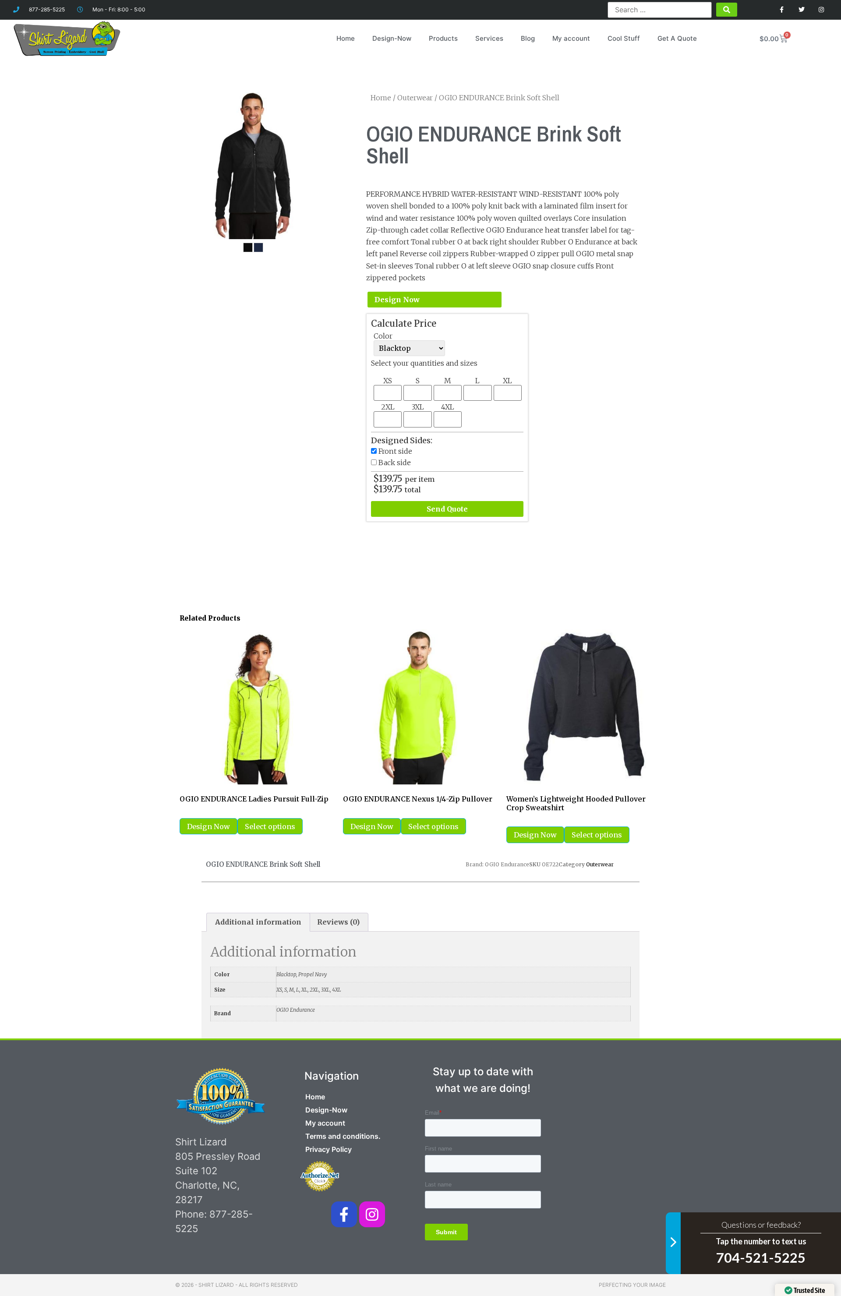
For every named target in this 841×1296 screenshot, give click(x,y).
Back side (394, 462)
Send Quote (447, 509)
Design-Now (391, 38)
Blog (528, 38)
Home (345, 38)
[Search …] (660, 10)
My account (571, 38)
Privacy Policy (328, 1149)
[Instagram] (821, 10)
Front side (395, 451)
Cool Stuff (624, 38)
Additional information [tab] (258, 922)
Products (443, 38)
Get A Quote (677, 38)
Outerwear (415, 97)
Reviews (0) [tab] (338, 922)
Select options (270, 826)
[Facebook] (782, 10)
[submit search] (726, 10)
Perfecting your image (632, 1285)
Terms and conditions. (343, 1136)
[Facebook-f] (344, 1214)
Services (489, 38)
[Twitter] (801, 10)
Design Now (397, 299)
